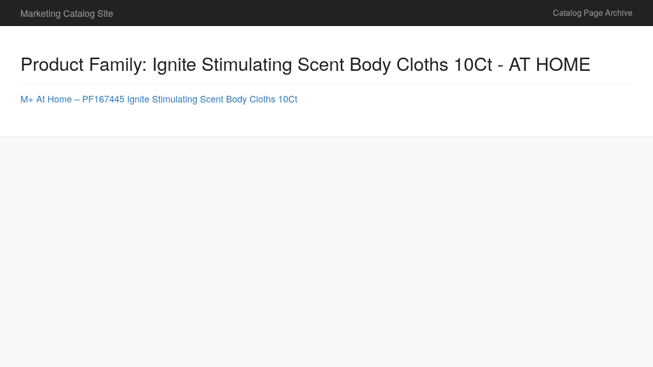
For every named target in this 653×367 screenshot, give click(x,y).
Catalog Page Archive (593, 12)
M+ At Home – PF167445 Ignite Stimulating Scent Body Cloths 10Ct (158, 98)
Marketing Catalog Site (66, 12)
